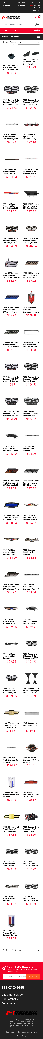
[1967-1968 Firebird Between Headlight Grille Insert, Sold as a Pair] (31, 678)
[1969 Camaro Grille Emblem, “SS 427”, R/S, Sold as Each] (11, 89)
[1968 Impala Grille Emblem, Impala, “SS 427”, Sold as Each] (31, 228)
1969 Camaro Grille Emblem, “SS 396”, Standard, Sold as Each (31, 380)
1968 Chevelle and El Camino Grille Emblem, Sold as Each (30, 172)
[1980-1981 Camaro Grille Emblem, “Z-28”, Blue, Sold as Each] (11, 297)
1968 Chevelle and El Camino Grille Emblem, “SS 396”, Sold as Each (30, 657)
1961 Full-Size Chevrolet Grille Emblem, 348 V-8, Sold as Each (30, 518)
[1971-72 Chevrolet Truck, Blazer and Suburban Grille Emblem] (11, 505)
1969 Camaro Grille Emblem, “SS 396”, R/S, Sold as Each (31, 102)
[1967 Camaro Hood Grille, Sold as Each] (31, 713)
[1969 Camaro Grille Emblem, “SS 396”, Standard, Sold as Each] (31, 366)
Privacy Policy (21, 1036)
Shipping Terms (32, 1032)
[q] (37, 24)
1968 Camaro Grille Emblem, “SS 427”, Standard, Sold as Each (11, 415)
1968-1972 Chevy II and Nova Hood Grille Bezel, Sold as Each (31, 345)
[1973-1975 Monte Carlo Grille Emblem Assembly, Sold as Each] (31, 297)
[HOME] (21, 1013)
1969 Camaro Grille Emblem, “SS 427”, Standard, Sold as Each (11, 380)
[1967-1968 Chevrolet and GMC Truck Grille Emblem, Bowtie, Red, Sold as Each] (31, 782)
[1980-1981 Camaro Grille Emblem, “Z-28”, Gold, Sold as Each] (31, 262)
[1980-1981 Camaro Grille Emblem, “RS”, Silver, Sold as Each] (11, 262)
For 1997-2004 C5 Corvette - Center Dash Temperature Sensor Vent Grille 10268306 (11, 69)
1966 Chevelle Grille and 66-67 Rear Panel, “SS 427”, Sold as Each (10, 692)
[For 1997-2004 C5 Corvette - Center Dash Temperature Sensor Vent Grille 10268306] (11, 56)
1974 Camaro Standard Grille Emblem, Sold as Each (10, 934)
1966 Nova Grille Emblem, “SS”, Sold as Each (31, 760)
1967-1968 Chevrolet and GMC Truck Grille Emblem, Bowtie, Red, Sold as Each (31, 796)
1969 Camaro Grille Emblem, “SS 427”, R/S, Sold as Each (11, 102)
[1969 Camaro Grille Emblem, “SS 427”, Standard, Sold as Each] (11, 366)
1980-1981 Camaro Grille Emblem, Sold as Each (11, 794)
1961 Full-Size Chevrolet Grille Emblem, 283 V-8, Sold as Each (10, 553)
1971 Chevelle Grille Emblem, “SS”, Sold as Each (10, 864)
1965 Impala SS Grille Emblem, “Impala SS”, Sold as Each (10, 172)
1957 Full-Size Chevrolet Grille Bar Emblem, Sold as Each (10, 207)
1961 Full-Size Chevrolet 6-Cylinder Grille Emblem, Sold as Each (10, 623)
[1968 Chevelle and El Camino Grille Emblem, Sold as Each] (31, 159)
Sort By (14, 43)
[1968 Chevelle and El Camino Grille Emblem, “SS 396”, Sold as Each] (31, 643)
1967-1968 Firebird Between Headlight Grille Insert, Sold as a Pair (31, 692)
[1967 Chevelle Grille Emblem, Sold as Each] (11, 747)
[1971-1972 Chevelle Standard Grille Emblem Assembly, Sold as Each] (31, 609)
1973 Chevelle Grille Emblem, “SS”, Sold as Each (30, 898)
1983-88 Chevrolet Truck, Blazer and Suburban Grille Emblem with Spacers (11, 727)
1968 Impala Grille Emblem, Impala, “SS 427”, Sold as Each (30, 241)
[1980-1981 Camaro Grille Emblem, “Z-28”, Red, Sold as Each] (31, 193)
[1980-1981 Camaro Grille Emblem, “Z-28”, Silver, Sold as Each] (31, 470)
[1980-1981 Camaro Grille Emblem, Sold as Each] (11, 782)
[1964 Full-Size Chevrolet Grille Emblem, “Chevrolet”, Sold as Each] (11, 643)
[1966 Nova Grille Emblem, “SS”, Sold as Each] (31, 747)
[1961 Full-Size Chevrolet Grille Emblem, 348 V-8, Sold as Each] (31, 505)
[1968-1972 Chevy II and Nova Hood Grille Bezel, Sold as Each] (31, 332)
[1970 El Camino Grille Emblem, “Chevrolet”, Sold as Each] (11, 124)
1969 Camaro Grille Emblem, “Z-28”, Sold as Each (31, 829)
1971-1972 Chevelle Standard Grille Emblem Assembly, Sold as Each (30, 623)
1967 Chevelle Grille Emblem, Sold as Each (11, 760)
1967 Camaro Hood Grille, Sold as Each (31, 724)
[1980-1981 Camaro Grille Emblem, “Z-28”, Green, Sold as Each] (11, 332)
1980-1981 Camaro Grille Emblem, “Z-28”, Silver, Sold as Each (31, 484)
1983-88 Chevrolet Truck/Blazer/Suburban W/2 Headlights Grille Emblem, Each (13, 830)
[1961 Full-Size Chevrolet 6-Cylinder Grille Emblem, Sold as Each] (11, 609)
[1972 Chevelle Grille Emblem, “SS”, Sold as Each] (31, 851)
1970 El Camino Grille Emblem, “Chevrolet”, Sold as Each (10, 138)
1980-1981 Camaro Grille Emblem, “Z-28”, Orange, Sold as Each (11, 484)
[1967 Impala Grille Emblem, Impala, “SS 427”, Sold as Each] (11, 228)
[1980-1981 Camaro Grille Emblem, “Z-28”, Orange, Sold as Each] (11, 470)
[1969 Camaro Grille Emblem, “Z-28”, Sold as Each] (31, 816)
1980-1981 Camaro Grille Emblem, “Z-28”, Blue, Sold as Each (11, 311)
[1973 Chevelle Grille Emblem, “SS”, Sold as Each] (31, 886)
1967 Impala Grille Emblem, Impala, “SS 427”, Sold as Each (10, 241)
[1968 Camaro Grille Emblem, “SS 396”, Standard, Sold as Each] (31, 401)
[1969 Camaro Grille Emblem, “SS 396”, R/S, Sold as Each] (31, 89)
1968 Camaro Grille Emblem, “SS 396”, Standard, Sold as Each (31, 415)
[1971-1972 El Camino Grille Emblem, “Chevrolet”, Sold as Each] (31, 436)
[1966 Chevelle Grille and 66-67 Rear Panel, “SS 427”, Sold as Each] (11, 678)
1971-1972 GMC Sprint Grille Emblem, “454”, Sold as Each (29, 138)
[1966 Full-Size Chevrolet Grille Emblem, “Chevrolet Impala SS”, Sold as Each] (11, 886)
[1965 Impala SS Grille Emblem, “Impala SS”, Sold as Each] (11, 159)
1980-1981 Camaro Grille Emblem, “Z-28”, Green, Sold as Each (11, 345)
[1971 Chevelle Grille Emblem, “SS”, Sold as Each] (11, 851)
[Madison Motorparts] (11, 17)
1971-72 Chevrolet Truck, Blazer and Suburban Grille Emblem (11, 518)
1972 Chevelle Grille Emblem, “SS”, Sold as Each (30, 864)
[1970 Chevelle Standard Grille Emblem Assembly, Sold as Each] (11, 436)
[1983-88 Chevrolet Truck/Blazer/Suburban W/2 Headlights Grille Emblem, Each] (11, 816)
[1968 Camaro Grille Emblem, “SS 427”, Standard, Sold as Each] (11, 401)
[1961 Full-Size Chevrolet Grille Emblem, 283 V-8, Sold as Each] (11, 539)
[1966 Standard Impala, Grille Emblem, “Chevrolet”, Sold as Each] (31, 539)
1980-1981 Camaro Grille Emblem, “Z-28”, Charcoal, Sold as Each (11, 588)
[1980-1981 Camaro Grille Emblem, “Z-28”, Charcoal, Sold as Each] (11, 574)
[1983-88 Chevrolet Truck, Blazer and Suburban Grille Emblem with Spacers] (11, 713)
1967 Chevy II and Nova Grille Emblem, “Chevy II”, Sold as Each (31, 588)
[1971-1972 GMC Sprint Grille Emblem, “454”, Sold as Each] (31, 124)
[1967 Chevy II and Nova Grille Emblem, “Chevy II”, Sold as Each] (31, 574)
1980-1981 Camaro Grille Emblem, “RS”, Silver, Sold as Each (11, 276)
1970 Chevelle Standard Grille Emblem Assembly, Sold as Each (11, 449)
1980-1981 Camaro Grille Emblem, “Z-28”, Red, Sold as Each (31, 207)
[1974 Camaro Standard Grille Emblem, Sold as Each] (11, 920)
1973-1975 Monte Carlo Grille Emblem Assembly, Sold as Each (31, 311)
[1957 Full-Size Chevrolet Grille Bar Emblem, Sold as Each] (11, 193)
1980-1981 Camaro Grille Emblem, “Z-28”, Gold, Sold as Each (31, 276)
